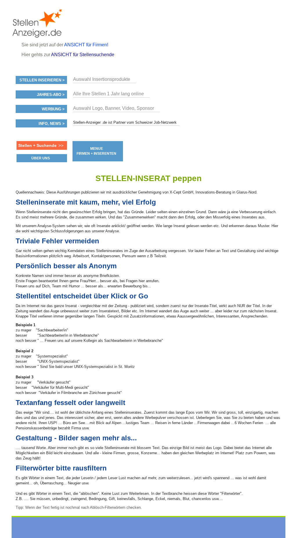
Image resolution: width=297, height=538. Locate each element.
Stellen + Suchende (37, 145)
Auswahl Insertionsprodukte (101, 79)
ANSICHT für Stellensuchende (82, 54)
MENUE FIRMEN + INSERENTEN (96, 151)
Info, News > (52, 124)
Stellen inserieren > (42, 80)
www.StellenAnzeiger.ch (47, 23)
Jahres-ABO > (51, 95)
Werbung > (53, 109)
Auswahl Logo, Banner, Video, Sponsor (113, 108)
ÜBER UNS (40, 158)
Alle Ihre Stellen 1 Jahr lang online (108, 93)
